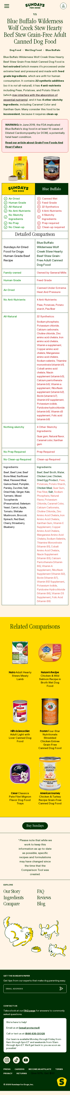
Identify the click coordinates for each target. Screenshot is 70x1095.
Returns (21, 1073)
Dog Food (15, 50)
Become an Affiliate (40, 1069)
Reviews (44, 898)
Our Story (11, 892)
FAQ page (29, 1010)
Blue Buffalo (53, 50)
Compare (11, 904)
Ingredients (13, 898)
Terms (59, 1069)
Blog (41, 904)
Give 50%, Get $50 (43, 1073)
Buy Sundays (35, 826)
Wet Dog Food (33, 50)
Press (7, 1069)
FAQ (40, 892)
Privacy (7, 1073)
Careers (19, 1069)
